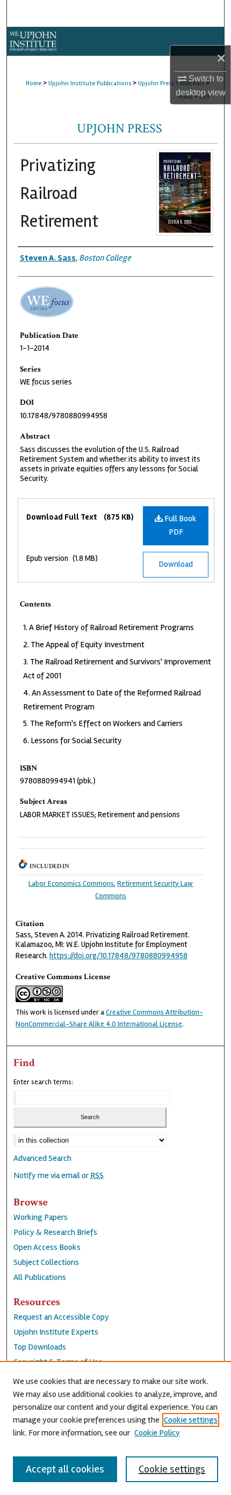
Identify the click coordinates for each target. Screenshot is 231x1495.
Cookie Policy (157, 1432)
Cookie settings (191, 1420)
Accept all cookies (65, 1469)
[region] (115, 1428)
